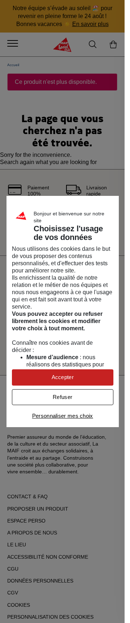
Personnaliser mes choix (62, 416)
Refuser (62, 397)
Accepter (63, 377)
